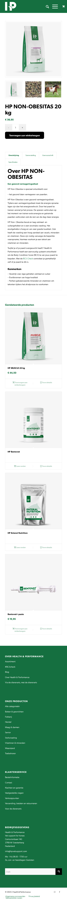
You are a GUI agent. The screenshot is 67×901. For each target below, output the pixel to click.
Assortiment (10, 661)
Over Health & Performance (17, 677)
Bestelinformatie (12, 777)
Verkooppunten (12, 798)
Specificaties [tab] (12, 162)
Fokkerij (8, 716)
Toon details (47, 382)
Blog (7, 671)
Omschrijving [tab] (13, 155)
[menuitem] (46, 6)
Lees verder (21, 466)
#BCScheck (10, 666)
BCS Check (28, 258)
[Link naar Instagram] (54, 891)
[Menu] (53, 6)
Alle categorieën (12, 706)
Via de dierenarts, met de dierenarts (21, 682)
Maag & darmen (12, 727)
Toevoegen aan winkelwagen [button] (20, 383)
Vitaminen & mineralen (15, 742)
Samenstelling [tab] (31, 155)
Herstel (8, 721)
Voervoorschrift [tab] (47, 155)
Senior (8, 732)
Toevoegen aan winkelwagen (24, 135)
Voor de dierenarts (13, 808)
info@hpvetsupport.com (16, 851)
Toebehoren (10, 753)
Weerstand (10, 748)
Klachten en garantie (14, 787)
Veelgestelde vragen (14, 792)
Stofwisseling (11, 737)
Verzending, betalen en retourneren (21, 803)
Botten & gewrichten (14, 711)
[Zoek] (46, 6)
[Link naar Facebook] (59, 891)
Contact (8, 782)
